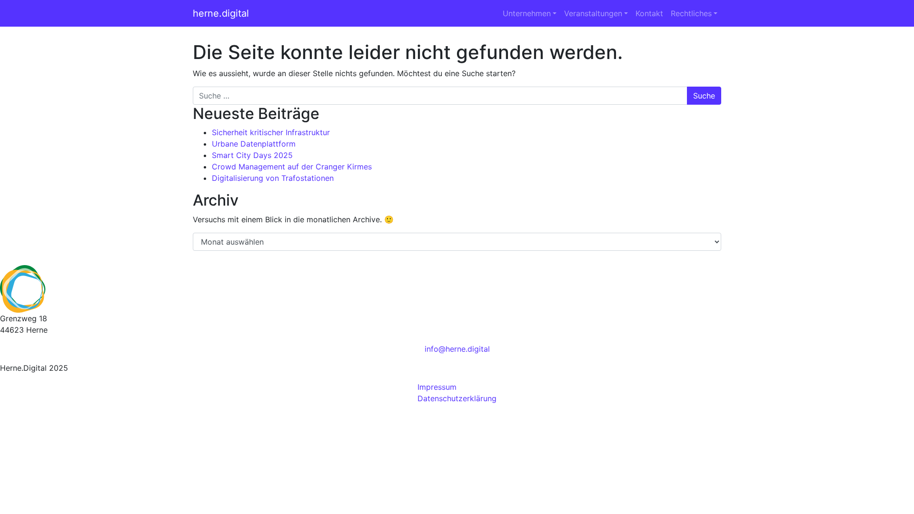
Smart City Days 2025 (252, 155)
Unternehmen (527, 13)
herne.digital (221, 13)
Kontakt (649, 13)
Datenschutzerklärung (457, 398)
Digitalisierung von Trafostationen (273, 178)
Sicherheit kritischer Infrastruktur (271, 132)
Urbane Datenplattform (254, 143)
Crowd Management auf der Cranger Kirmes (292, 166)
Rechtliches (691, 13)
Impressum (437, 387)
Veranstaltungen (593, 13)
